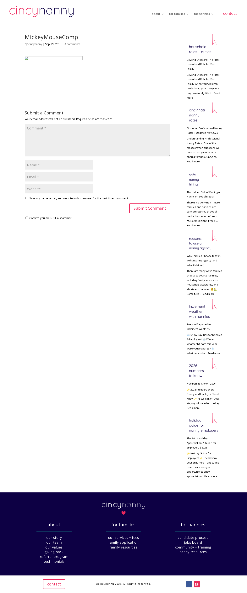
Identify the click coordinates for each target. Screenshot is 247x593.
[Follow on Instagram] (197, 584)
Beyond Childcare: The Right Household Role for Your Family (203, 64)
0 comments (72, 44)
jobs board (193, 542)
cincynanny (35, 44)
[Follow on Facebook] (189, 584)
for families (177, 14)
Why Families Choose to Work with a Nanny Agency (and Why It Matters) (204, 260)
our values (54, 547)
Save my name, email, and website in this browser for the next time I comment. (79, 198)
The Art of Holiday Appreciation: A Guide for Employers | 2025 (201, 443)
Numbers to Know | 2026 (201, 383)
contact (54, 584)
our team (54, 542)
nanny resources (193, 551)
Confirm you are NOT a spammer (50, 218)
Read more (193, 161)
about (156, 14)
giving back (54, 551)
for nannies (202, 14)
